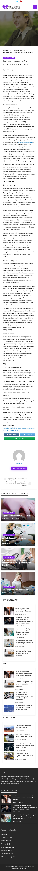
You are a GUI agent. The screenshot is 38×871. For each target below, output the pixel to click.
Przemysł (4, 844)
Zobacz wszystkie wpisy (19, 468)
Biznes (3, 834)
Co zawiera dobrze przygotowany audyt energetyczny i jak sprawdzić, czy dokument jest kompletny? (24, 696)
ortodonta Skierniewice (25, 142)
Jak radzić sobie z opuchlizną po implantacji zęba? (14, 539)
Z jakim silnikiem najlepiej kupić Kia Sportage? (23, 726)
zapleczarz (5, 518)
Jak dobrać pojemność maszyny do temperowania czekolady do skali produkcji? (24, 609)
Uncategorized (5, 853)
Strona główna (7, 50)
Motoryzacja (5, 840)
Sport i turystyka (6, 847)
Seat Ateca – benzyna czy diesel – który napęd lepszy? (23, 735)
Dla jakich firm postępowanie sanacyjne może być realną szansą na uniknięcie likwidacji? (24, 652)
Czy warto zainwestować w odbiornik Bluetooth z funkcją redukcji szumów (24, 745)
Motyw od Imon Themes (19, 868)
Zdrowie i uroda (18, 50)
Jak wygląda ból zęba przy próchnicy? (16, 590)
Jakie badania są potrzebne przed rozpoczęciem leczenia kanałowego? (24, 642)
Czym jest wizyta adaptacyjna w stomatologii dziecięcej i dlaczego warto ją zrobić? (17, 562)
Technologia (5, 850)
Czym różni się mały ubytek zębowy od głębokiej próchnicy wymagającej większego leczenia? (23, 631)
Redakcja (8, 70)
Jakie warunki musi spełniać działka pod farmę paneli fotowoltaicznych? (23, 707)
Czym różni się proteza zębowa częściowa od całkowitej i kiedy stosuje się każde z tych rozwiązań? (24, 620)
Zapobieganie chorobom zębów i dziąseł (17, 516)
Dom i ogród (5, 837)
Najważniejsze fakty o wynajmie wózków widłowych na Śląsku (24, 755)
